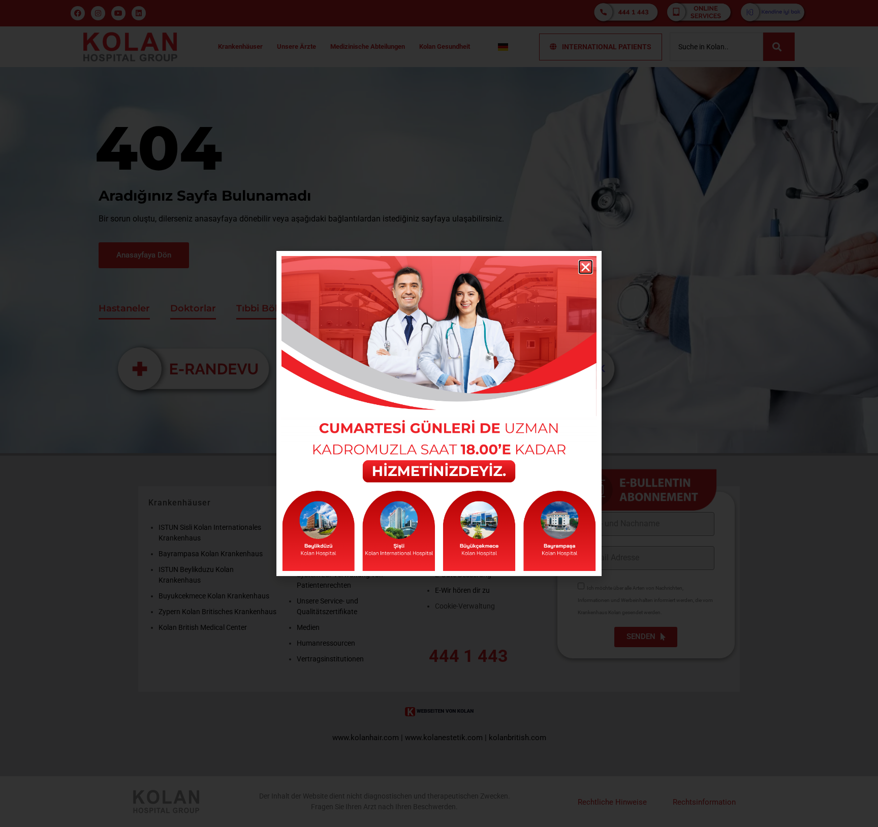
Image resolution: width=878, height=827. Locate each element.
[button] (585, 267)
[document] (439, 413)
